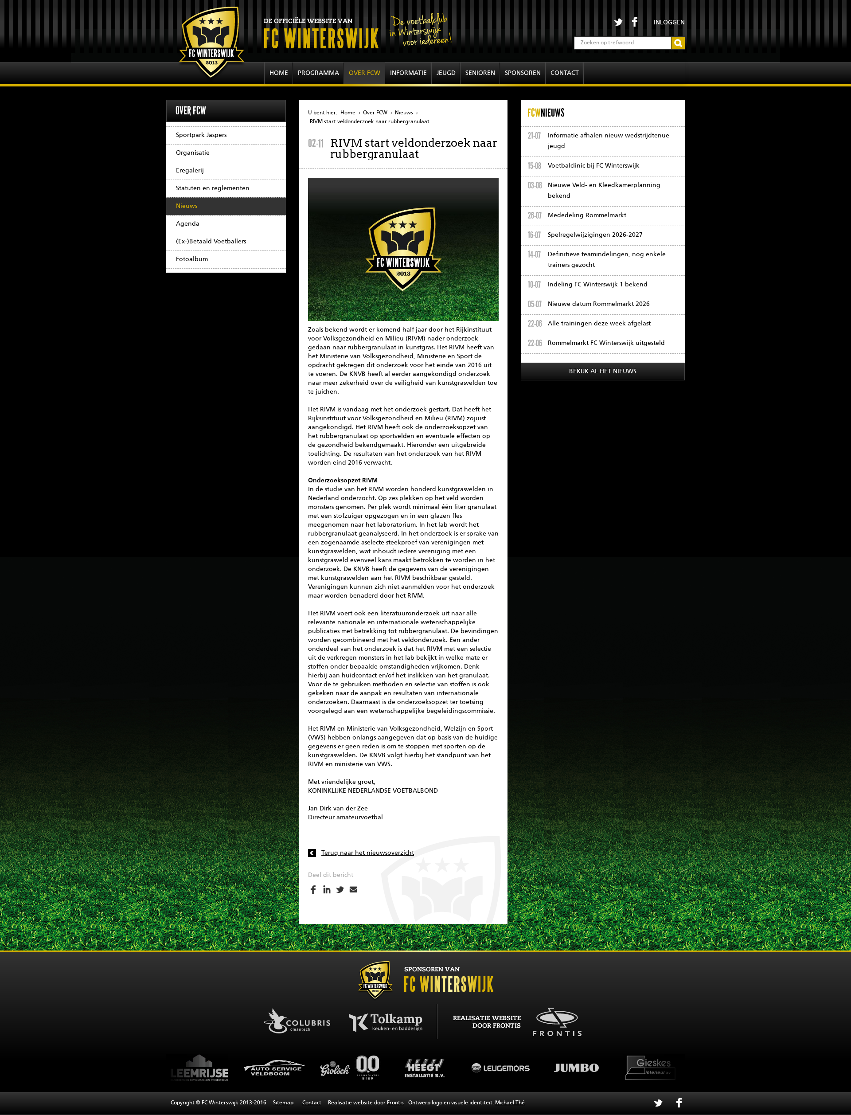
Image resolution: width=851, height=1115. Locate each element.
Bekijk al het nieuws (602, 371)
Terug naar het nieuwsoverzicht (367, 853)
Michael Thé (510, 1103)
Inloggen (669, 23)
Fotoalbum (192, 259)
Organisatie (193, 153)
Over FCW (364, 73)
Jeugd (446, 73)
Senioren (480, 73)
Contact (564, 73)
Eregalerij (190, 171)
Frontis (395, 1103)
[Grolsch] (274, 1067)
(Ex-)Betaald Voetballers (211, 242)
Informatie (408, 73)
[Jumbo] (501, 1067)
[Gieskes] (576, 1067)
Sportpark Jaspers (201, 135)
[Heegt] (350, 1067)
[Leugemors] (425, 1067)
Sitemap (283, 1103)
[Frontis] (552, 1020)
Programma (318, 73)
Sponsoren (523, 73)
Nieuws (186, 206)
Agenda (187, 224)
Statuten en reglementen (213, 188)
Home (278, 73)
